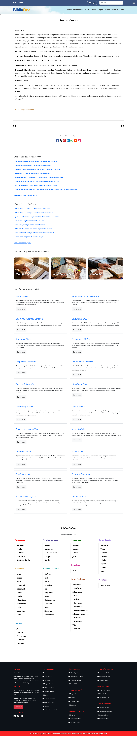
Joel (46, 578)
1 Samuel (21, 585)
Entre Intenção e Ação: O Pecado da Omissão (30, 225)
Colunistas (73, 705)
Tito (74, 625)
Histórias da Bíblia (104, 673)
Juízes (19, 578)
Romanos (77, 584)
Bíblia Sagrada (90, 10)
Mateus (76, 545)
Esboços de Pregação (76, 722)
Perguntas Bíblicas (75, 680)
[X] (61, 140)
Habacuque (50, 600)
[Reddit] (76, 141)
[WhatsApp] (72, 141)
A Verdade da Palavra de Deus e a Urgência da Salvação (33, 229)
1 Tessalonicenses (80, 610)
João (74, 556)
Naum (47, 596)
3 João (103, 567)
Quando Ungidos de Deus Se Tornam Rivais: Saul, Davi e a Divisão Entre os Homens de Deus (46, 189)
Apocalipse (105, 585)
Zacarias (48, 611)
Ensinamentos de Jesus (105, 711)
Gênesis (20, 545)
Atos (75, 570)
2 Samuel (21, 589)
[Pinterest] (65, 141)
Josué (19, 574)
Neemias (21, 611)
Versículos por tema (104, 676)
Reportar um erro (49, 702)
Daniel (47, 560)
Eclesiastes (21, 639)
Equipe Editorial (49, 687)
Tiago (102, 549)
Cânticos (20, 643)
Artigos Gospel (48, 684)
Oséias (48, 574)
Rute (19, 581)
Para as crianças (103, 680)
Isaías (47, 545)
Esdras (19, 607)
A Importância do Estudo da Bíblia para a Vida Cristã (32, 209)
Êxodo (19, 549)
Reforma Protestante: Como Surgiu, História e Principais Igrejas (36, 185)
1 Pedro (103, 553)
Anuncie (46, 706)
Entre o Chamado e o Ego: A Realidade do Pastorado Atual (34, 233)
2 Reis (19, 596)
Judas (102, 571)
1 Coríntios (77, 588)
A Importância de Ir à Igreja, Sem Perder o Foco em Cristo (34, 213)
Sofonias (48, 603)
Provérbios (21, 636)
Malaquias (49, 614)
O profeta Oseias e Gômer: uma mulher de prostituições (33, 165)
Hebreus (104, 545)
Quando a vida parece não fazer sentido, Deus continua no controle (37, 217)
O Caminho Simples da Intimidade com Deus (29, 221)
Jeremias (49, 549)
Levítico (20, 553)
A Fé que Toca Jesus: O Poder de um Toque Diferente (32, 173)
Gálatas (76, 595)
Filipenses (77, 603)
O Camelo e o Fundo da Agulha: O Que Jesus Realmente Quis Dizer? (38, 169)
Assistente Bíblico (104, 719)
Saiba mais (21, 309)
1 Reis (19, 592)
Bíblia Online (18, 3)
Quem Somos (78, 10)
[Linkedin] (68, 141)
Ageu (47, 607)
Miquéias (49, 592)
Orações (72, 715)
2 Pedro (103, 556)
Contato (120, 10)
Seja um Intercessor (49, 691)
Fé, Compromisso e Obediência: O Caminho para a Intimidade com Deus (39, 177)
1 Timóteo (77, 617)
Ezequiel (48, 556)
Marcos (76, 549)
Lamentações (51, 553)
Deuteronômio (23, 560)
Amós (47, 581)
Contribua (18, 707)
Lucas (75, 553)
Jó (17, 628)
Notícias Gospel (74, 701)
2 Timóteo (77, 621)
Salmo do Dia (103, 694)
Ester (19, 614)
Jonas (47, 589)
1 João (103, 560)
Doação (92, 3)
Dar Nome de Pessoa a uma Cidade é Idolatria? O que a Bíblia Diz (36, 161)
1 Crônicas (21, 600)
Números (21, 556)
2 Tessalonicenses (80, 614)
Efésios (76, 599)
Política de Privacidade (50, 710)
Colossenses (78, 606)
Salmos (20, 632)
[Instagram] (79, 141)
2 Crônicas (21, 603)
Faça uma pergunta (49, 699)
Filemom (77, 628)
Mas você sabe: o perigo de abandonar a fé (29, 237)
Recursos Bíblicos (104, 707)
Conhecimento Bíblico (76, 676)
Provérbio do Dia (104, 697)
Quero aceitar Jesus (75, 719)
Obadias (48, 585)
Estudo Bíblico (110, 10)
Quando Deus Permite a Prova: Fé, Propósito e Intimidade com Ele (37, 181)
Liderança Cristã (103, 715)
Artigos (100, 10)
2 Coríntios (77, 592)
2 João (103, 564)
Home (69, 10)
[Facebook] (58, 141)
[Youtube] (22, 717)
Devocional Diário (104, 690)
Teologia (72, 697)
